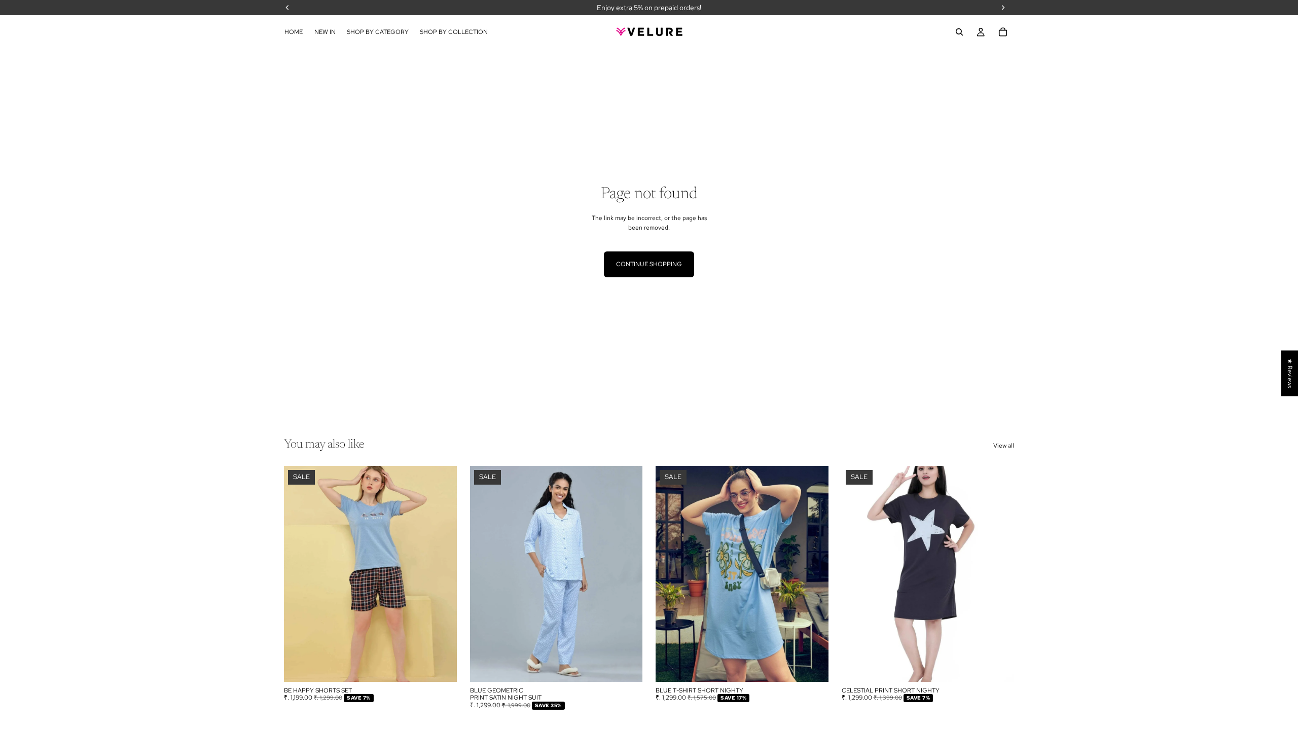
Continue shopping (649, 264)
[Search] (959, 32)
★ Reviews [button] (1290, 373)
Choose (449, 666)
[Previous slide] (299, 574)
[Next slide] (441, 574)
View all (1003, 446)
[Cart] (1003, 32)
